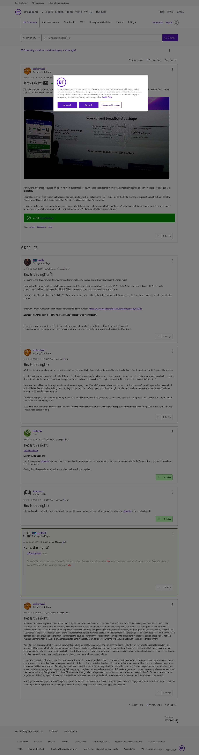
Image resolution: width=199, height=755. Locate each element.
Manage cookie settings (111, 105)
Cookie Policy (107, 97)
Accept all (67, 105)
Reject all (89, 105)
